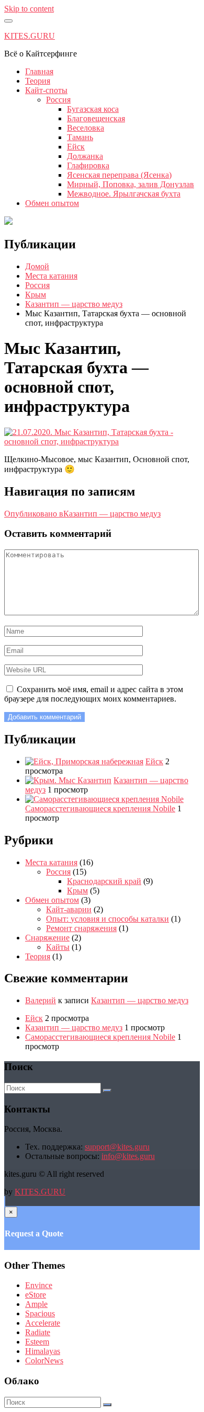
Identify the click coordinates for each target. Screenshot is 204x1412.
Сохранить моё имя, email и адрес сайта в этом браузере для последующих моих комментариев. (93, 694)
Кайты (58, 947)
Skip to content (29, 8)
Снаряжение (47, 937)
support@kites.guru (117, 1146)
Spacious (40, 1313)
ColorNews (44, 1360)
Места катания (51, 862)
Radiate (37, 1332)
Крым (77, 890)
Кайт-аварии (69, 909)
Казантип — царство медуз (139, 1000)
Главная (39, 71)
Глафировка (88, 165)
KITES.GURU (29, 35)
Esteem (37, 1341)
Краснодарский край (104, 881)
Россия (58, 99)
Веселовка (85, 127)
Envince (38, 1285)
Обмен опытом (52, 203)
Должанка (85, 156)
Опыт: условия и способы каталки (107, 918)
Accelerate (42, 1322)
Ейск (76, 146)
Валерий (40, 1000)
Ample (36, 1304)
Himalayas (42, 1351)
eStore (35, 1294)
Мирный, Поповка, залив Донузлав (130, 184)
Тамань (80, 137)
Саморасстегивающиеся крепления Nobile (100, 808)
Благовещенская (96, 118)
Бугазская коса (93, 109)
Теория (37, 80)
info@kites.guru (128, 1156)
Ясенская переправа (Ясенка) (119, 174)
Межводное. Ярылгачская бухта (123, 193)
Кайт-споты (46, 90)
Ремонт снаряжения (81, 928)
